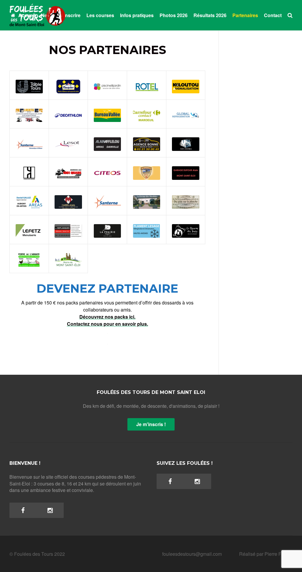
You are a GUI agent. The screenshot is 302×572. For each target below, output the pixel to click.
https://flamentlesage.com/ (146, 229)
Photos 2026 (174, 15)
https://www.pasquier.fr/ (68, 85)
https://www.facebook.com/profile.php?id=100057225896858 (29, 255)
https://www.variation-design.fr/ (29, 168)
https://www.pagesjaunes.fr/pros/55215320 (68, 229)
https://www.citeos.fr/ (107, 172)
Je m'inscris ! (151, 424)
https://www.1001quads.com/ (68, 172)
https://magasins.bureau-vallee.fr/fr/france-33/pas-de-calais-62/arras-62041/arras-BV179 (107, 101)
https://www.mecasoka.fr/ (185, 143)
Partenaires (245, 15)
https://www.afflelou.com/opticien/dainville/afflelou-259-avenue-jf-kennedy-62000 (107, 136)
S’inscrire (70, 15)
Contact (273, 15)
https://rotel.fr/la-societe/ (146, 82)
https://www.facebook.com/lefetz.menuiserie (29, 229)
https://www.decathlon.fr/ (68, 114)
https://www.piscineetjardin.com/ (107, 85)
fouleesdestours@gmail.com (192, 553)
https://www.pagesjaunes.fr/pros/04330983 (146, 143)
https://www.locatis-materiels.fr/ (29, 111)
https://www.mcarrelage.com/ (68, 200)
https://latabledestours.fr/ (29, 85)
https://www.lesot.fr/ (68, 143)
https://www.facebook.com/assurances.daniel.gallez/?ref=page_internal (29, 197)
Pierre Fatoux (279, 553)
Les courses (100, 15)
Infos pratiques (137, 15)
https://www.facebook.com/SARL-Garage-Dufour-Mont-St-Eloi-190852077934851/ (185, 162)
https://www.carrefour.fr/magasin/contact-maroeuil (146, 111)
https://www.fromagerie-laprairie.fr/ (107, 226)
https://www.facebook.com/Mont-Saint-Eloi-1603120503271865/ (68, 252)
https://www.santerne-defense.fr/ (29, 139)
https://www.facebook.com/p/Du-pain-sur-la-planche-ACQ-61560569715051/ (185, 191)
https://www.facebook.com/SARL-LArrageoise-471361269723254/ (146, 165)
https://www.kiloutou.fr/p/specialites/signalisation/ (185, 85)
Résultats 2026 (209, 15)
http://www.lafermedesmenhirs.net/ (146, 200)
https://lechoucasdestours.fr (185, 229)
